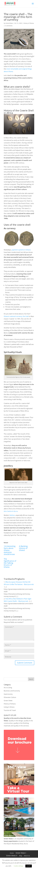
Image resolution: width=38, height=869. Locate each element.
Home (12, 853)
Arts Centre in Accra (11, 511)
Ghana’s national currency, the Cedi (16, 316)
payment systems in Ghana (21, 250)
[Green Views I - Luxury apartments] (19, 816)
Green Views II (11, 855)
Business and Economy (12, 691)
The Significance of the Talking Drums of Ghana (10, 563)
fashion (12, 515)
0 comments (8, 26)
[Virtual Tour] (19, 793)
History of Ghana (29, 23)
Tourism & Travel (10, 710)
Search (31, 679)
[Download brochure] (19, 760)
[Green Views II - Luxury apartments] (19, 836)
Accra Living (8, 688)
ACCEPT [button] (28, 866)
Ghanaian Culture (10, 697)
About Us (27, 856)
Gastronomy (8, 694)
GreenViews (9, 23)
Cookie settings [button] (18, 866)
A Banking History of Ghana (23, 548)
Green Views (8, 701)
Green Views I (21, 853)
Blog (20, 856)
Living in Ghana (9, 707)
